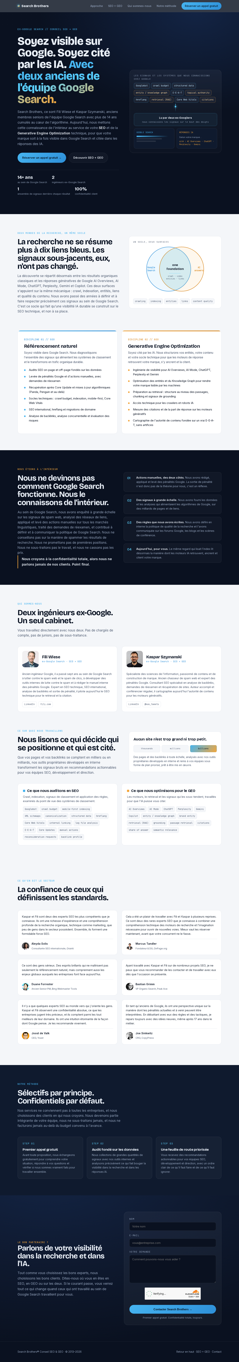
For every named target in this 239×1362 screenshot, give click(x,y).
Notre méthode (166, 5)
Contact (216, 1351)
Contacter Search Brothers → (172, 1309)
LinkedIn (29, 704)
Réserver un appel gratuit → (41, 157)
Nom (131, 1219)
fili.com (45, 704)
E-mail (134, 1235)
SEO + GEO (115, 5)
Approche (96, 5)
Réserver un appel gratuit (201, 5)
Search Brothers (35, 6)
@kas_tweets (152, 704)
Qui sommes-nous (139, 5)
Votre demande (140, 1251)
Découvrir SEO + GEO (88, 157)
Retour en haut (185, 1351)
